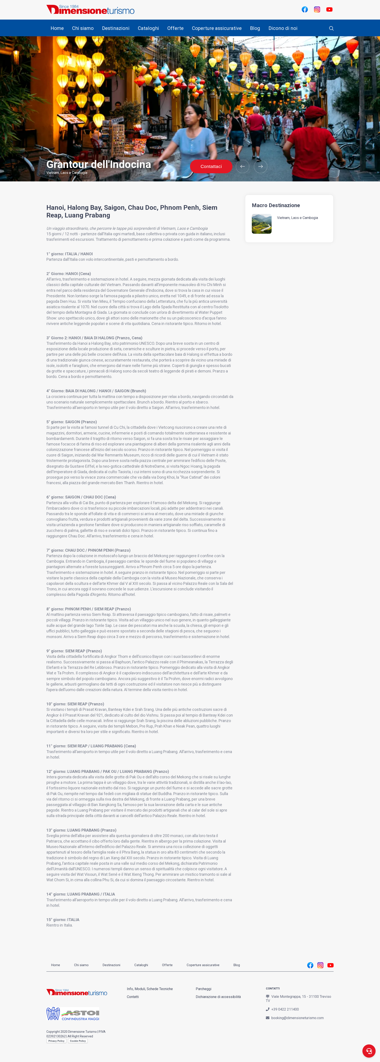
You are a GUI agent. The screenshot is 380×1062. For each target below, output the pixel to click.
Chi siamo (83, 28)
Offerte (175, 28)
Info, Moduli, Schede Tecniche (150, 989)
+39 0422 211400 (285, 1009)
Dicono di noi (283, 28)
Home (57, 28)
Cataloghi (148, 28)
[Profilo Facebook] (304, 9)
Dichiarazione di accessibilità (218, 997)
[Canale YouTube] (329, 9)
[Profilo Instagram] (316, 9)
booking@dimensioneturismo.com (297, 1018)
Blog (255, 28)
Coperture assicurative (217, 28)
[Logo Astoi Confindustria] (72, 1016)
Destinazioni (116, 28)
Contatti (133, 997)
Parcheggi (203, 989)
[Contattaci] (369, 1051)
